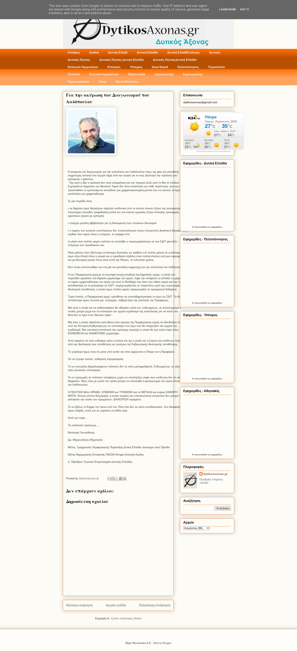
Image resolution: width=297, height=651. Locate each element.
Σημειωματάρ (163, 74)
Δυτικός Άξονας (79, 59)
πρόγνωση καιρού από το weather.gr (214, 151)
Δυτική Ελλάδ (117, 52)
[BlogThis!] (113, 479)
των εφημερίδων (214, 227)
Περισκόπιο (216, 67)
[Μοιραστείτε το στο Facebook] (121, 479)
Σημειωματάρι (192, 74)
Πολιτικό (74, 74)
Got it (244, 9)
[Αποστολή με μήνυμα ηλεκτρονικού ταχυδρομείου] (109, 479)
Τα (193, 227)
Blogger (166, 643)
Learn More (227, 9)
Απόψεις (74, 52)
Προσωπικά (136, 74)
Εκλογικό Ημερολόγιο (83, 67)
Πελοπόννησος (188, 67)
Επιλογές (114, 67)
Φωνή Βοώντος (127, 81)
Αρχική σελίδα (116, 605)
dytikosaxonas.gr (215, 473)
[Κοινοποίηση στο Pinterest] (125, 479)
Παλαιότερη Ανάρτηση (154, 605)
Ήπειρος (136, 67)
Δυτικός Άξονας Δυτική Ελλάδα (121, 59)
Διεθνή (94, 52)
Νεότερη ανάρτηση (79, 605)
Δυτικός (214, 52)
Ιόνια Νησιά (160, 67)
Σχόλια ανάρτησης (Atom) (126, 618)
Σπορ (102, 81)
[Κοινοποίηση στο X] (117, 479)
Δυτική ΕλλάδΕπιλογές (183, 52)
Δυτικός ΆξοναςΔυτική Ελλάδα (175, 59)
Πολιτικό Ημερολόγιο (104, 74)
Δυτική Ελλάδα (147, 52)
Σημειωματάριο (78, 81)
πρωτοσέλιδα (201, 227)
